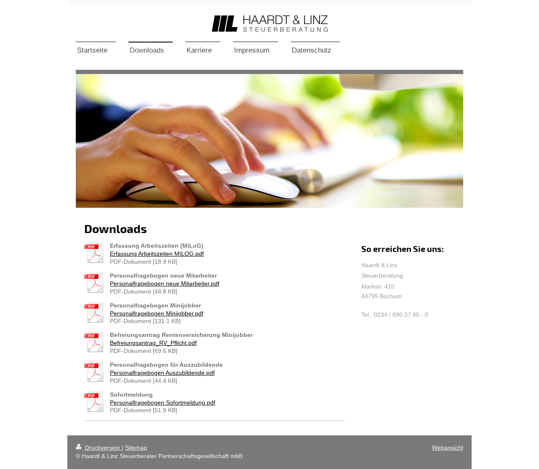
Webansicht (447, 447)
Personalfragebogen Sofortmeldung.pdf (162, 402)
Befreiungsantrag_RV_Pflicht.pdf (153, 342)
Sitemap (136, 447)
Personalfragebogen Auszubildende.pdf (162, 372)
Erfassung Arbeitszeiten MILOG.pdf (157, 253)
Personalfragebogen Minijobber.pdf (156, 313)
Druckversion (102, 447)
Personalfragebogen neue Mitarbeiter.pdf (164, 283)
